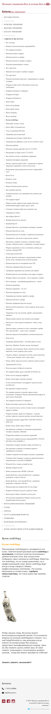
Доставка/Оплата (11, 17)
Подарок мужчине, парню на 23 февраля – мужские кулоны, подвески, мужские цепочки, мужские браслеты (24, 415)
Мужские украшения (13, 24)
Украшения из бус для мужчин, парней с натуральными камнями (24, 314)
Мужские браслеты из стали (15, 231)
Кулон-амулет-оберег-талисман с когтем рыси (21, 494)
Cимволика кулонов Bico (14, 254)
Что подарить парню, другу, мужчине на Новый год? (23, 372)
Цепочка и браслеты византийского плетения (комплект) (24, 334)
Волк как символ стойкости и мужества (19, 368)
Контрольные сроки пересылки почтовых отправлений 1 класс (24, 171)
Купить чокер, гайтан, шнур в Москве (18, 426)
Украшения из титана (13, 213)
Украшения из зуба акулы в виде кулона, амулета (22, 238)
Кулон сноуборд (11, 116)
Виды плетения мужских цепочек (17, 186)
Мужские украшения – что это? (16, 289)
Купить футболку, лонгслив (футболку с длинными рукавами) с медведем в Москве (22, 482)
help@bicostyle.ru (10, 693)
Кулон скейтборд (12, 120)
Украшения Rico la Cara (13, 364)
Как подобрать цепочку (13, 190)
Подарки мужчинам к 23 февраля (17, 91)
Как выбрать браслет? (13, 216)
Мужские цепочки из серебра (15, 300)
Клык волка (10, 338)
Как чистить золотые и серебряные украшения (21, 156)
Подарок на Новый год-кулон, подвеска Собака (21, 490)
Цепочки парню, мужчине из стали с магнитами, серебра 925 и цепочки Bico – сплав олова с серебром (24, 330)
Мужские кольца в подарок (15, 53)
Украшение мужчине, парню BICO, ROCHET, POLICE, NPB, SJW (24, 421)
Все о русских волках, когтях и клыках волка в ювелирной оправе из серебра (25, 409)
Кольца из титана (11, 183)
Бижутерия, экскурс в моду (15, 123)
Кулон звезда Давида (12, 105)
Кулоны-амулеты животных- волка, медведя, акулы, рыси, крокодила (25, 308)
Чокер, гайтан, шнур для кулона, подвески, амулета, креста (25, 361)
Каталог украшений (13, 32)
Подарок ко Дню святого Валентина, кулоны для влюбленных (22, 86)
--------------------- (9, 35)
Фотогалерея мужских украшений (19, 504)
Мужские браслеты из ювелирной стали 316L (21, 263)
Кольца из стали (11, 179)
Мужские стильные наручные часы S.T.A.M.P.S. (21, 149)
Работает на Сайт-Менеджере (39, 709)
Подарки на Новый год (13, 98)
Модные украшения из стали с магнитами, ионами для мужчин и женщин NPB (24, 249)
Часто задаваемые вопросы (16, 515)
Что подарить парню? (13, 199)
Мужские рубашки (12, 145)
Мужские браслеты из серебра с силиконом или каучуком (24, 234)
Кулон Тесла (10, 175)
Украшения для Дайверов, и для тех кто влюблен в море (24, 142)
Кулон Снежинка (11, 113)
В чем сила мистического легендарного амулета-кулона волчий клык (24, 384)
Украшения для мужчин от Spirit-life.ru (19, 138)
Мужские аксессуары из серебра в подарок (20, 72)
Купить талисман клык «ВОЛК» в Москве (19, 471)
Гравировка (9, 518)
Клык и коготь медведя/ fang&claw (17, 375)
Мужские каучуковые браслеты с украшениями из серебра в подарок (25, 80)
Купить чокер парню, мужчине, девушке (19, 379)
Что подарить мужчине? (14, 50)
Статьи (7, 507)
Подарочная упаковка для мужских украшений (21, 435)
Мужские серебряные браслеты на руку (19, 267)
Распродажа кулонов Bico (15, 522)
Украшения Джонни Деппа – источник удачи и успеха (23, 342)
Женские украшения (13, 28)
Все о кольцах (10, 43)
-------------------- (9, 21)
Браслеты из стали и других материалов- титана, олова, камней (24, 324)
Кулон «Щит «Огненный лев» (15, 127)
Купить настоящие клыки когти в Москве (19, 404)
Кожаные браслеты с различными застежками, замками (24, 227)
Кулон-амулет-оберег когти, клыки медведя (23, 529)
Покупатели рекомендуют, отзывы (17, 64)
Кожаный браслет (11, 224)
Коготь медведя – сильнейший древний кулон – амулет (24, 281)
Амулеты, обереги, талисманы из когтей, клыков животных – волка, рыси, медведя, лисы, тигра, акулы (25, 356)
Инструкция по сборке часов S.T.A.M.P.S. (19, 153)
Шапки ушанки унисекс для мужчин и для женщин (22, 319)
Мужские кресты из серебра (15, 57)
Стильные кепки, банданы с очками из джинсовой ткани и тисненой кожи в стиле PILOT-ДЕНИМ (25, 459)
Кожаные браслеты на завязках (16, 220)
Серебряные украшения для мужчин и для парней (22, 271)
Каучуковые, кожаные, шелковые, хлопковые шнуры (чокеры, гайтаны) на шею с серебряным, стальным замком (25, 243)
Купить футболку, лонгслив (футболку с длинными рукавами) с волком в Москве (22, 476)
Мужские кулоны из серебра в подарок (18, 61)
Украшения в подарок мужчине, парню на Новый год (23, 445)
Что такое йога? (11, 75)
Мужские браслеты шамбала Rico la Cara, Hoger (21, 487)
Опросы (7, 511)
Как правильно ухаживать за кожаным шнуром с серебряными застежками (22, 450)
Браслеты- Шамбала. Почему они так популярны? (22, 345)
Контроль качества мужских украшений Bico (20, 46)
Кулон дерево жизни (12, 109)
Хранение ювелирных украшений (17, 160)
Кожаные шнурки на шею (14, 468)
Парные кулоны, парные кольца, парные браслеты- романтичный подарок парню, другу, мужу (22, 204)
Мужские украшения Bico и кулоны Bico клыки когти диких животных (26, 5)
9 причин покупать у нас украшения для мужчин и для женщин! (24, 195)
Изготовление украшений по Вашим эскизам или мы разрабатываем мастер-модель (23, 499)
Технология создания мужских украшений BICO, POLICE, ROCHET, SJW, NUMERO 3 (25, 440)
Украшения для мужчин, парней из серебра (20, 296)
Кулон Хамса (10, 102)
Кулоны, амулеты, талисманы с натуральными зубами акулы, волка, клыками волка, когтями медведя (23, 259)
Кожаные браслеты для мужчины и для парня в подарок (24, 274)
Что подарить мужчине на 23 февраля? (18, 400)
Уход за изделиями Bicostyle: (15, 131)
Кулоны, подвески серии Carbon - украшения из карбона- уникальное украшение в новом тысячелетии (24, 165)
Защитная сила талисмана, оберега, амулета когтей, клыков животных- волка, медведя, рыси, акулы (25, 350)
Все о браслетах (11, 68)
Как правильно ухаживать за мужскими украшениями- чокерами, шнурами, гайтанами (24, 430)
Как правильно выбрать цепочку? (17, 389)
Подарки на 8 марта (12, 94)
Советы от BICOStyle (13, 39)
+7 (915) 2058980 (10, 688)
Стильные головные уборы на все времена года (21, 209)
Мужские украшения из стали (15, 292)
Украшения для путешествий (15, 134)
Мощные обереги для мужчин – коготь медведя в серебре (25, 278)
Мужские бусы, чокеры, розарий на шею (19, 464)
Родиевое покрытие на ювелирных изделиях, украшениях (25, 454)
